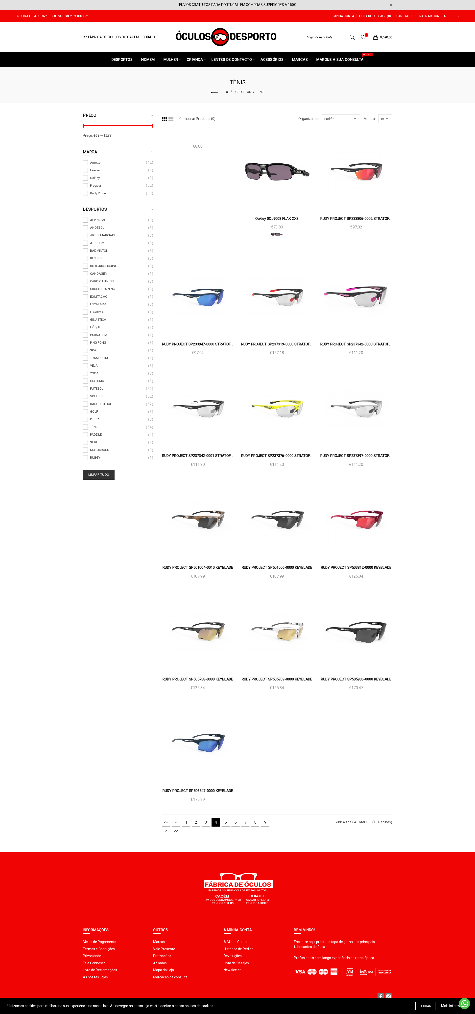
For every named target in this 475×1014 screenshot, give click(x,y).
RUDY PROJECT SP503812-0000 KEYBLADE (356, 567)
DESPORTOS (242, 92)
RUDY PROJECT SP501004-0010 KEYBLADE (198, 567)
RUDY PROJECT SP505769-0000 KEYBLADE (277, 679)
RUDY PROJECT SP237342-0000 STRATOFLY (356, 344)
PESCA (95, 419)
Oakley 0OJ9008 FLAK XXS (277, 218)
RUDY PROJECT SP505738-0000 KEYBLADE (198, 679)
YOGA (94, 373)
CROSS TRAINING (102, 289)
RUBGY (95, 457)
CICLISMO (97, 381)
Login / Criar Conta (319, 37)
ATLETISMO (98, 243)
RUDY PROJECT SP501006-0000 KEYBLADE (277, 567)
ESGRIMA (97, 312)
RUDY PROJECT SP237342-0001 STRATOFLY (198, 455)
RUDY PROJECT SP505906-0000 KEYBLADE (356, 679)
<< (166, 822)
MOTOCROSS (99, 450)
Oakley (95, 178)
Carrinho (404, 16)
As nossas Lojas (95, 977)
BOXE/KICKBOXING (103, 266)
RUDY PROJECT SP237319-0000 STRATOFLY (277, 344)
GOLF (94, 411)
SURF (94, 442)
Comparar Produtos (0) (197, 119)
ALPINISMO (98, 220)
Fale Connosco (94, 963)
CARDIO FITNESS (102, 281)
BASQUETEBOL (101, 404)
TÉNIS (260, 92)
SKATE (94, 350)
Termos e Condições (99, 949)
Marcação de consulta (170, 977)
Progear (95, 185)
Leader (95, 170)
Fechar (425, 1006)
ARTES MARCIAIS (102, 235)
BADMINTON (99, 250)
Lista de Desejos (236, 963)
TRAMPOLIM (99, 358)
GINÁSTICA (98, 319)
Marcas (159, 942)
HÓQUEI (95, 327)
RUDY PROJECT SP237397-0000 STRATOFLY (356, 455)
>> (176, 830)
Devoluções (233, 956)
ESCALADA (98, 304)
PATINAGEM (98, 335)
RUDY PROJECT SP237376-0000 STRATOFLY (277, 455)
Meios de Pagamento (99, 942)
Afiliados (160, 963)
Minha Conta (343, 16)
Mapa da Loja (163, 970)
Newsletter (232, 970)
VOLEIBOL (97, 396)
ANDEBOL (97, 227)
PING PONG (98, 342)
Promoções (162, 956)
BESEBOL (96, 258)
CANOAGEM (99, 273)
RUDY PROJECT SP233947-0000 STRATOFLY (198, 344)
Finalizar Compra (431, 16)
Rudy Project (99, 193)
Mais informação (454, 1006)
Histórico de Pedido (239, 949)
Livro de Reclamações (100, 970)
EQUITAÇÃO (98, 296)
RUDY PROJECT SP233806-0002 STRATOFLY (356, 218)
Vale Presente (164, 949)
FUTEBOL (96, 388)
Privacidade (92, 956)
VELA (94, 365)
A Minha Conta (235, 942)
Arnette (95, 162)
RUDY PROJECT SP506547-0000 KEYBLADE (198, 791)
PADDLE (96, 434)
